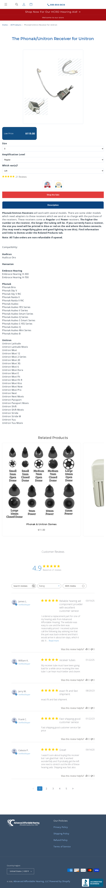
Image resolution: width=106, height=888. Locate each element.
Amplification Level (13, 154)
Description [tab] (53, 205)
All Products (15, 25)
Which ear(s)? (10, 165)
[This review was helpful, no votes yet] (87, 649)
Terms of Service (62, 846)
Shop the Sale (53, 195)
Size (4, 143)
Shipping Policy (61, 833)
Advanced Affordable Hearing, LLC (31, 881)
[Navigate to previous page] (33, 788)
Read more (54, 640)
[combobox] (49, 585)
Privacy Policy (61, 827)
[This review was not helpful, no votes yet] (92, 649)
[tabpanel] (53, 317)
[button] (6, 4)
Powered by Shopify (59, 881)
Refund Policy (61, 840)
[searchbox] (21, 586)
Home (5, 25)
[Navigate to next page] (72, 788)
